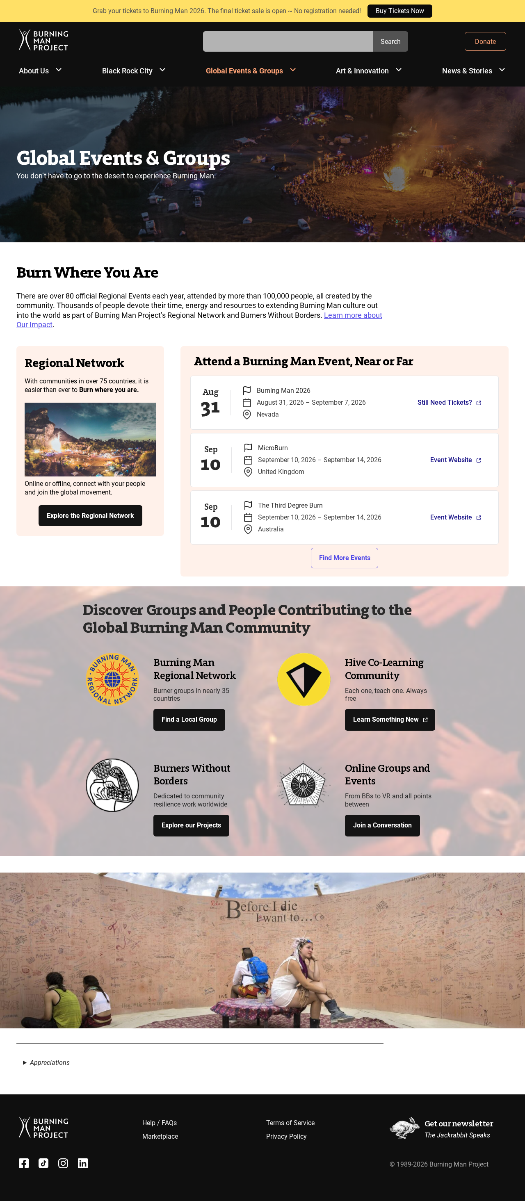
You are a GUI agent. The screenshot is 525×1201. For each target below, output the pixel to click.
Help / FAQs (159, 1123)
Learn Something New (386, 719)
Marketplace (160, 1136)
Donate (485, 42)
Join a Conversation (382, 825)
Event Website (451, 460)
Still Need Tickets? (445, 402)
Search (391, 42)
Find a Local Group (189, 719)
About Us (34, 70)
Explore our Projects (191, 825)
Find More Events (344, 558)
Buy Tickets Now (400, 11)
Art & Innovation (362, 70)
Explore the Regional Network (90, 516)
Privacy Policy (286, 1136)
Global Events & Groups (244, 70)
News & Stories (467, 70)
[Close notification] (512, 11)
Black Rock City (127, 70)
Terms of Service (290, 1123)
